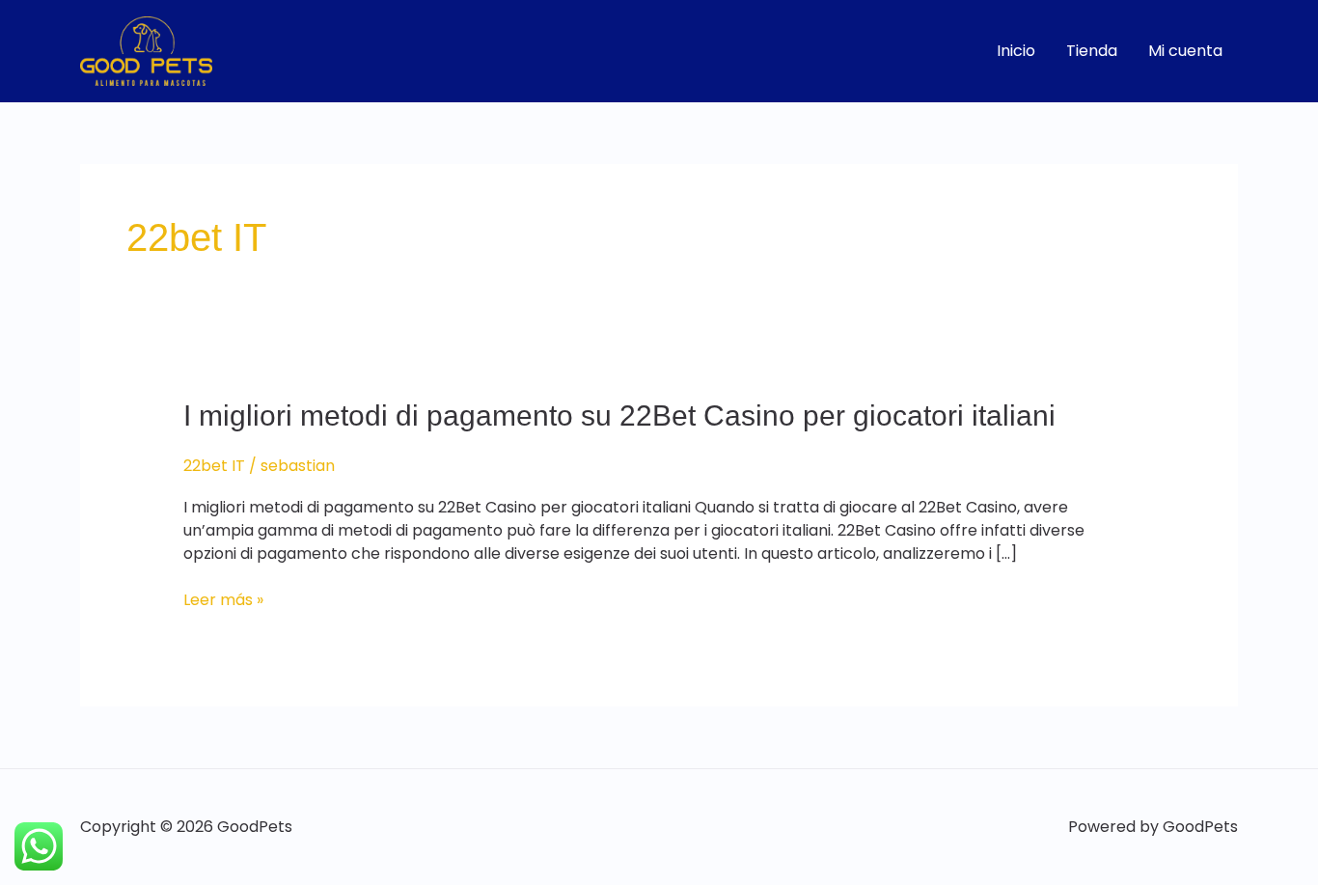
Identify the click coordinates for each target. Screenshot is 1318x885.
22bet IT (214, 466)
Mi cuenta (1185, 51)
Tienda (1091, 51)
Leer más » (223, 600)
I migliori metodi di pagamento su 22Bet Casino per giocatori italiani (619, 415)
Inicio (1016, 51)
